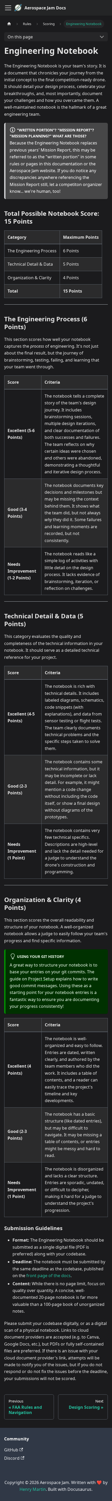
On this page (20, 37)
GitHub (11, 1450)
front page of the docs (48, 1275)
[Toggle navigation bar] (8, 8)
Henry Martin (33, 1489)
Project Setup (41, 979)
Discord (12, 1458)
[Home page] (9, 24)
